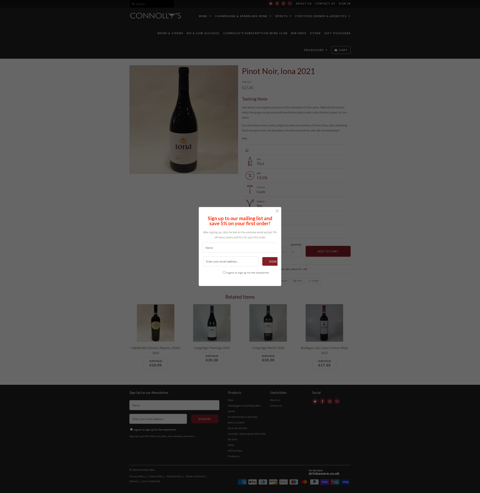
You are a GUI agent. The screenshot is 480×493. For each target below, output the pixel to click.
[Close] (277, 211)
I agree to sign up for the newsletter (247, 272)
